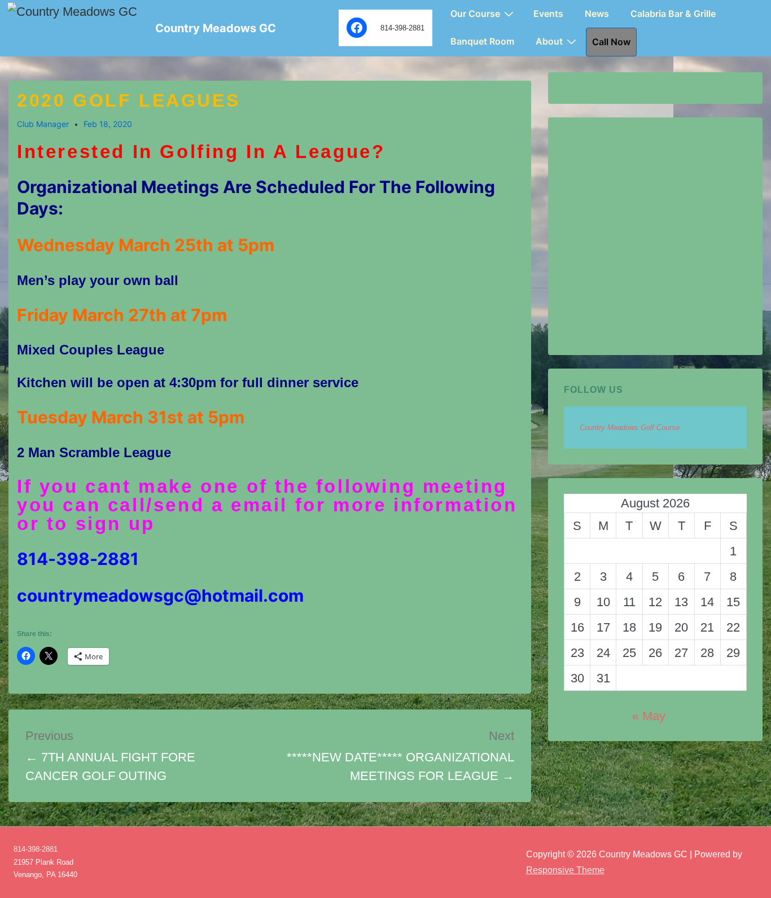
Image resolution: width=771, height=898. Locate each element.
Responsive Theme (565, 870)
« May (648, 716)
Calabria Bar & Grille (673, 13)
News (597, 13)
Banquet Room (482, 41)
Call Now (611, 41)
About (549, 41)
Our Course (475, 13)
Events (548, 13)
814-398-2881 (36, 849)
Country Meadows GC (215, 28)
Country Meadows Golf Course (630, 427)
